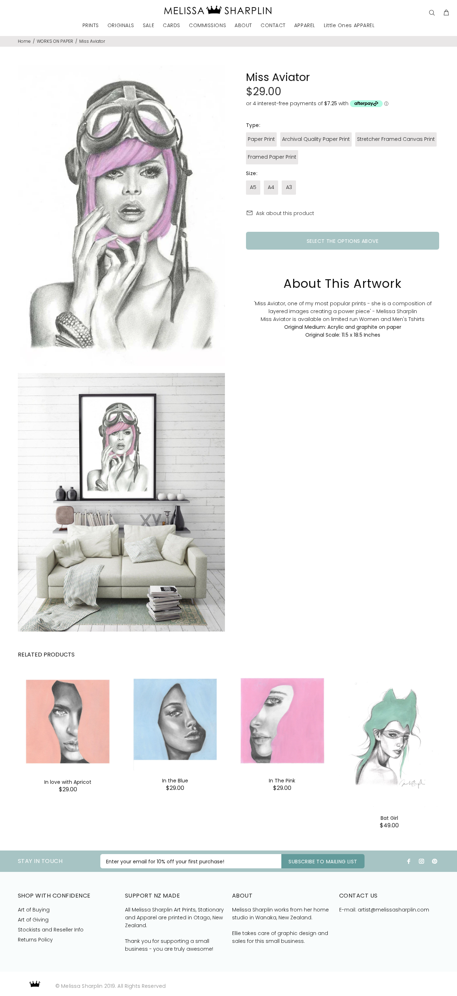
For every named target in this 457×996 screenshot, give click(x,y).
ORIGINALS (120, 26)
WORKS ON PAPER (55, 41)
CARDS (171, 26)
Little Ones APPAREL (349, 26)
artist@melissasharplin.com (393, 909)
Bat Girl (389, 818)
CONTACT (273, 26)
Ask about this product (285, 213)
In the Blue (175, 780)
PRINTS (90, 26)
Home (24, 41)
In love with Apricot (67, 782)
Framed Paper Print (272, 156)
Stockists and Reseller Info (51, 929)
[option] (67, 723)
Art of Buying (34, 909)
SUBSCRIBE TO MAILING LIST (322, 861)
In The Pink (282, 780)
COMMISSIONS (207, 26)
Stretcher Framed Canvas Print (396, 139)
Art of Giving (33, 919)
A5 (253, 187)
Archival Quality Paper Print (316, 139)
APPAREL (304, 26)
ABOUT (243, 26)
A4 (271, 187)
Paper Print (261, 139)
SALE (148, 26)
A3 (289, 187)
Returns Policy (35, 939)
